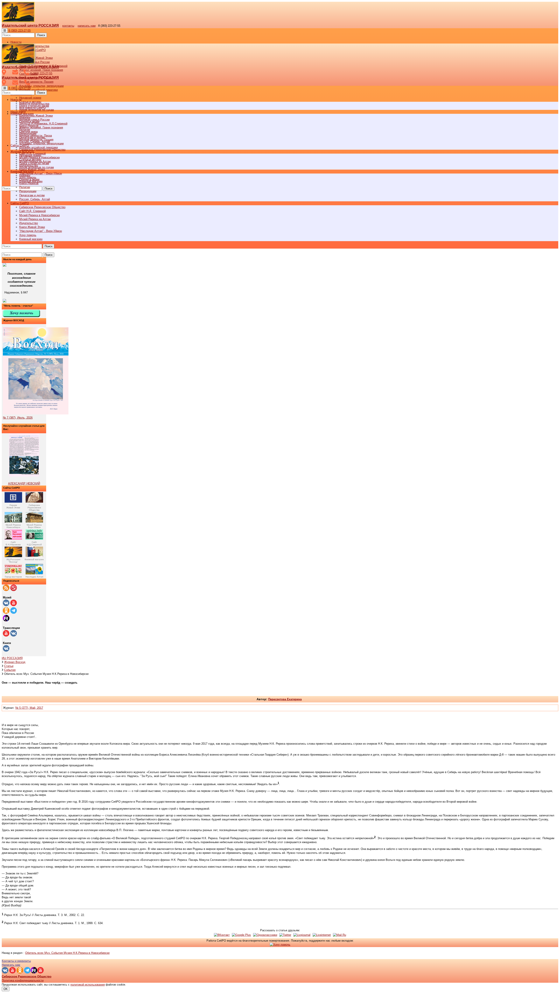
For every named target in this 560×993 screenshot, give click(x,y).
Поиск (41, 35)
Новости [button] (15, 42)
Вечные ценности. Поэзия (36, 81)
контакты (68, 25)
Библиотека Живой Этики (36, 58)
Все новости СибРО (32, 107)
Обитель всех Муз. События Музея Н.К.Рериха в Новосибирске (67, 952)
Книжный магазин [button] (22, 171)
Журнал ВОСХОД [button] (22, 151)
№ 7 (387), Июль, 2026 (18, 417)
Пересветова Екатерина (285, 699)
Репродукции (27, 191)
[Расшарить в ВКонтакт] (221, 935)
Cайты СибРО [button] (19, 203)
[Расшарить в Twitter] (285, 935)
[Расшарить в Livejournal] (302, 935)
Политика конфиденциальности (23, 980)
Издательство (28, 223)
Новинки (24, 175)
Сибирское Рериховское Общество (42, 207)
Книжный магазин (30, 239)
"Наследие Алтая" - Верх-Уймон (40, 173)
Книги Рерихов (28, 183)
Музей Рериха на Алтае (35, 219)
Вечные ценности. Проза (35, 135)
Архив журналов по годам (36, 167)
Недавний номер (30, 97)
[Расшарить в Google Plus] (241, 935)
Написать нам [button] (11, 965)
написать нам (87, 25)
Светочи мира (28, 131)
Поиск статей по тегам (34, 163)
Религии (24, 187)
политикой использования (87, 984)
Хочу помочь (27, 235)
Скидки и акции (29, 179)
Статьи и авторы (30, 159)
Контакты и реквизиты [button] (16, 961)
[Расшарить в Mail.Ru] (339, 935)
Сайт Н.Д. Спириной (32, 211)
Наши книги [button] (18, 111)
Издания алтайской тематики (38, 89)
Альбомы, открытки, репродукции (41, 86)
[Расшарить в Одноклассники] (265, 935)
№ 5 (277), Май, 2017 (29, 707)
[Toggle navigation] (5, 30)
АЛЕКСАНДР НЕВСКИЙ (24, 483)
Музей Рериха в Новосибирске (39, 215)
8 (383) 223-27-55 (20, 30)
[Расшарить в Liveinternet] (321, 935)
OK (6, 989)
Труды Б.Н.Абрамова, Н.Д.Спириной (43, 123)
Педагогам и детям (32, 195)
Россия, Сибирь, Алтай (34, 199)
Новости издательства (34, 103)
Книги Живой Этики (32, 227)
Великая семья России (34, 119)
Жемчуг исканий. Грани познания (41, 127)
